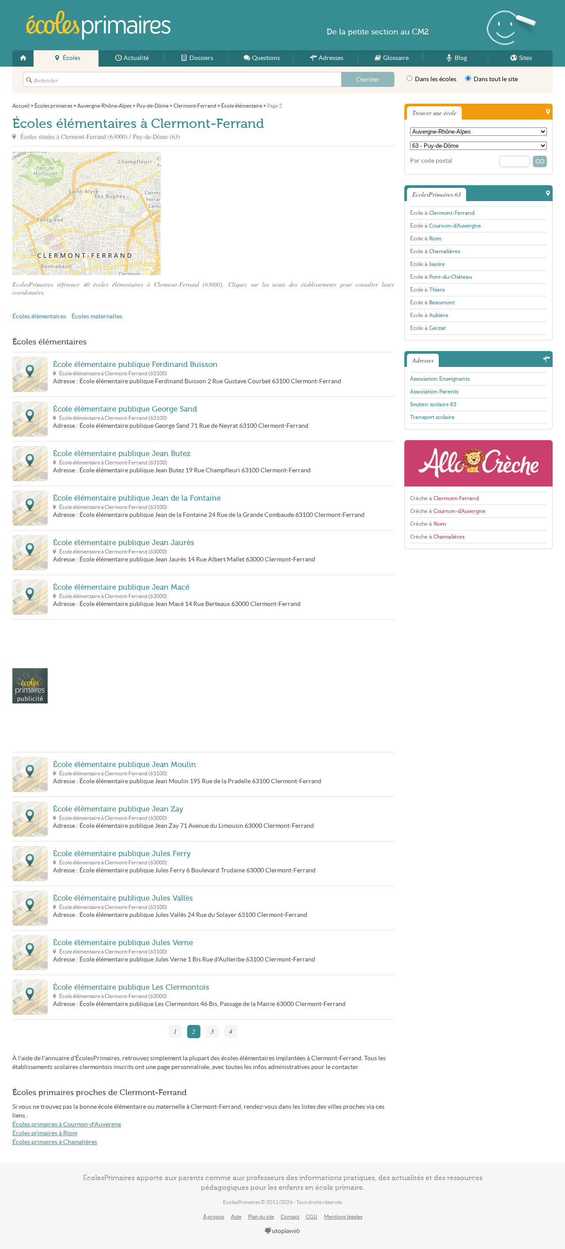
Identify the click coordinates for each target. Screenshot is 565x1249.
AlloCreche (478, 463)
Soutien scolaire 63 (433, 404)
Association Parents (434, 392)
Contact (290, 1216)
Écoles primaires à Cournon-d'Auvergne (66, 1124)
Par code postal (431, 160)
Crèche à (444, 498)
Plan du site (261, 1216)
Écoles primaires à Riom (44, 1133)
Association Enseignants (440, 379)
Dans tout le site (495, 79)
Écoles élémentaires (39, 316)
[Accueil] (23, 58)
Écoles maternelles (97, 316)
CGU (311, 1216)
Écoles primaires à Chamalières (54, 1142)
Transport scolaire (432, 417)
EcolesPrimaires (98, 25)
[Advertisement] (240, 213)
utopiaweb (282, 1231)
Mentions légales (343, 1216)
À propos (213, 1216)
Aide (236, 1216)
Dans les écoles (435, 79)
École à (442, 213)
